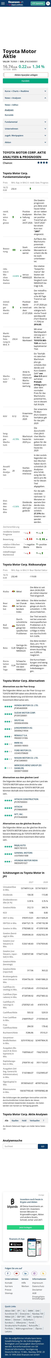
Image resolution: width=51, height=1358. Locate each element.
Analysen (9, 110)
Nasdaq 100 (37, 1313)
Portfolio (9, 1328)
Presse (8, 1290)
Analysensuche (12, 1140)
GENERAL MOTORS (23, 853)
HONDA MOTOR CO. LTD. (26, 705)
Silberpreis (21, 1322)
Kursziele (9, 115)
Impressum (37, 1283)
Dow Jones (25, 1313)
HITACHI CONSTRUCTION (26, 799)
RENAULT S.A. (20, 735)
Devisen (17, 1319)
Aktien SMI (10, 1310)
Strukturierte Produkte (15, 1325)
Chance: (8, 163)
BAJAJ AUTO (20, 845)
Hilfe (24, 1283)
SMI (29, 1316)
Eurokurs (9, 1322)
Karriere (9, 1286)
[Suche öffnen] (48, 3)
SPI (18, 1310)
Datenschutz (38, 1286)
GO (42, 1146)
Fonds (31, 1322)
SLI (24, 1310)
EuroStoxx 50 (11, 1313)
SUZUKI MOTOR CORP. (25, 712)
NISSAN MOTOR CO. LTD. (26, 758)
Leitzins (8, 1331)
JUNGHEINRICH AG (23, 727)
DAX (37, 1310)
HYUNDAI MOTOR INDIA (26, 860)
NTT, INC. (18, 814)
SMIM (30, 1310)
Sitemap (9, 1293)
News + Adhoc (11, 105)
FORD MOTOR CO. (23, 750)
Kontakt (8, 1283)
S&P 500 (21, 1316)
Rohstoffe (33, 1325)
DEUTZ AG (19, 720)
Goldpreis (37, 1316)
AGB (34, 1293)
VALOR (6, 62)
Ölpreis (38, 1328)
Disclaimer (37, 1290)
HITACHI (18, 806)
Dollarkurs (28, 1319)
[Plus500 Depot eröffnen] (14, 4)
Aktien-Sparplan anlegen (26, 75)
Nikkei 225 (9, 1316)
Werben (25, 1286)
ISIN (22, 62)
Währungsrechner (24, 1328)
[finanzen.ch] (15, 2)
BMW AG (18, 742)
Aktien (8, 1319)
